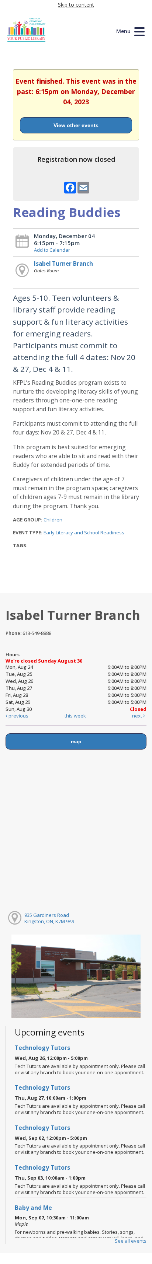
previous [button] (17, 715)
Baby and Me (33, 1208)
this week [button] (75, 715)
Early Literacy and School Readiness (84, 532)
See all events (130, 1240)
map (76, 741)
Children (53, 519)
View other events (76, 125)
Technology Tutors (42, 1048)
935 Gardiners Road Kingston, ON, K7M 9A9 (49, 918)
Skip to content (76, 4)
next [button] (137, 715)
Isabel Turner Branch (63, 263)
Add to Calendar (52, 250)
